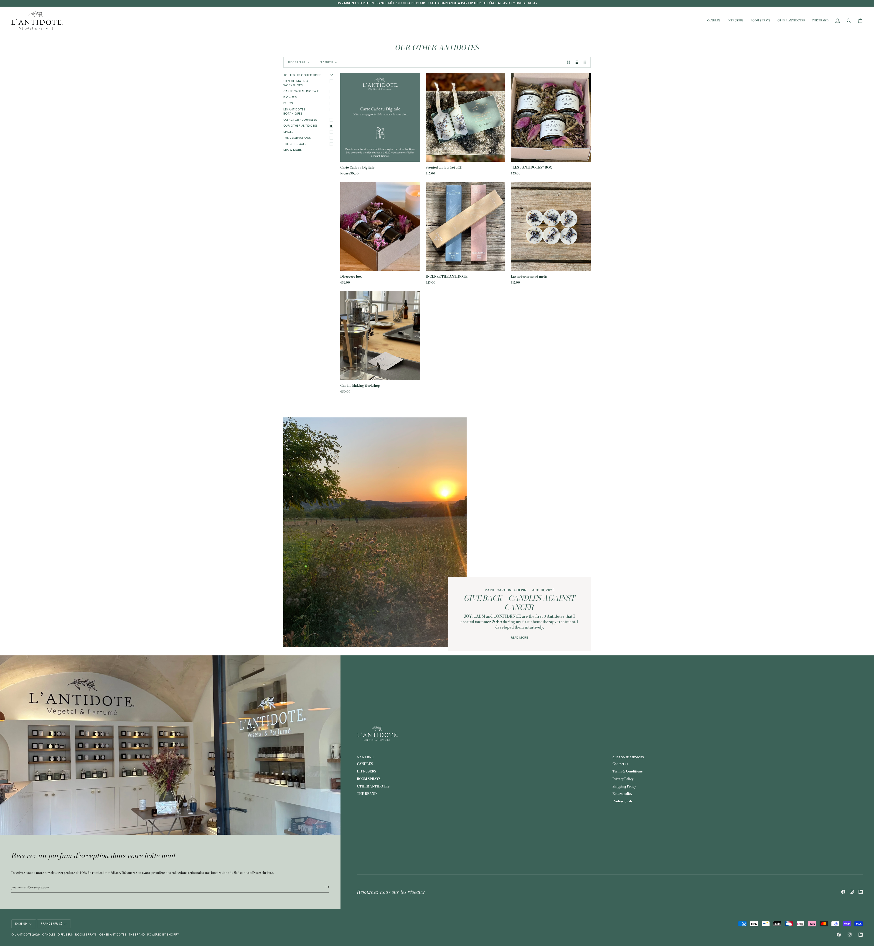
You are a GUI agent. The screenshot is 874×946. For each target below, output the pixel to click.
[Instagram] (852, 892)
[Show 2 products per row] (569, 62)
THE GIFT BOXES (295, 144)
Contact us (620, 764)
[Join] (325, 886)
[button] (714, 21)
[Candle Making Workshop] (380, 335)
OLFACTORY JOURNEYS (300, 120)
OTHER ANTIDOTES (373, 787)
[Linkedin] (861, 892)
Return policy (622, 794)
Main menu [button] (365, 757)
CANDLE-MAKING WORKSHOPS (295, 83)
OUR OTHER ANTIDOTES (300, 126)
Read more (519, 637)
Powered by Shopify (163, 934)
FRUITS (288, 103)
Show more (292, 150)
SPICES (288, 132)
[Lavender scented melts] (551, 226)
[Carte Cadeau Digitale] (380, 117)
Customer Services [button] (628, 757)
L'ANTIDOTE (23, 934)
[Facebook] (843, 892)
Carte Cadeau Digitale (301, 91)
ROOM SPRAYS (368, 779)
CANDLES (365, 764)
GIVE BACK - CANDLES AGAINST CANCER (519, 603)
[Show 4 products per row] (585, 62)
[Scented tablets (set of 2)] (466, 117)
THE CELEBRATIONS (297, 138)
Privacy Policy (622, 779)
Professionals (622, 801)
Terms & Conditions (627, 772)
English (21, 924)
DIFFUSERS (366, 772)
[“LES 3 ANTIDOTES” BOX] (551, 117)
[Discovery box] (380, 226)
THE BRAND (367, 794)
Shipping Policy (624, 787)
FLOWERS (290, 97)
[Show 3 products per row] (576, 62)
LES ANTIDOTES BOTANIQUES (294, 111)
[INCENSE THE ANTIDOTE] (466, 226)
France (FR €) (51, 924)
